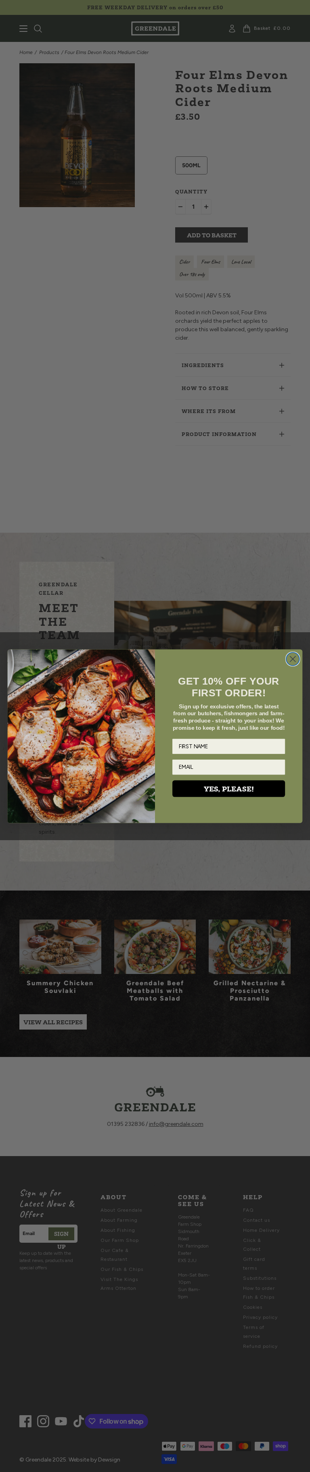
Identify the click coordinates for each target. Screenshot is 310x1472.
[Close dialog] (293, 659)
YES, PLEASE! (229, 788)
